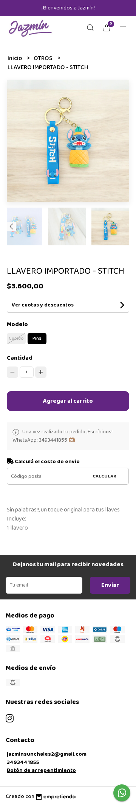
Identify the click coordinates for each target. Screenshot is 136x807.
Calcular (104, 476)
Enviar (110, 585)
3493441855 (23, 762)
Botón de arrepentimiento (41, 770)
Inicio (15, 58)
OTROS (44, 58)
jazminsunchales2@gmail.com (47, 754)
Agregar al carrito (68, 401)
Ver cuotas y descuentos (43, 305)
